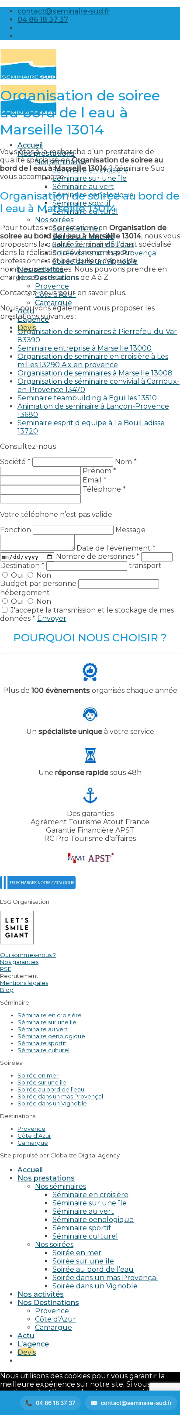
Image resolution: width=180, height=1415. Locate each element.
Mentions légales (24, 982)
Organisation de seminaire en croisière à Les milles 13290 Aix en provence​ (92, 360)
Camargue (53, 303)
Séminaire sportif (41, 1043)
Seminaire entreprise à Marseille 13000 (84, 348)
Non (43, 575)
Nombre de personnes (97, 556)
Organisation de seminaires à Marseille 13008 (95, 373)
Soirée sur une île (41, 1082)
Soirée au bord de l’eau (50, 1089)
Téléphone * (104, 489)
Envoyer (51, 618)
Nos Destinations (48, 1302)
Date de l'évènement (116, 548)
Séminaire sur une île (89, 178)
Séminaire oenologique (51, 1036)
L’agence (33, 1344)
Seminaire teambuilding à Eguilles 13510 (87, 398)
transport (145, 565)
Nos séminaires (60, 1186)
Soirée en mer (38, 1075)
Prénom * (99, 471)
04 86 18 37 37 (56, 1402)
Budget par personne (39, 583)
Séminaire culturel (43, 1050)
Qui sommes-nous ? (28, 954)
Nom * (126, 462)
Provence (52, 286)
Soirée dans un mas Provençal (60, 1096)
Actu (25, 1336)
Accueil (30, 145)
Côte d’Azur (34, 1135)
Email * (95, 480)
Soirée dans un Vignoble (52, 1103)
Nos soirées (54, 220)
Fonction (16, 530)
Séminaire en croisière (49, 1015)
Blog (7, 989)
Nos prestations (46, 1178)
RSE (5, 968)
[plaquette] (38, 887)
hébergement (25, 593)
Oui (17, 575)
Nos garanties (19, 961)
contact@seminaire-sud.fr (136, 1402)
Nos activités (40, 1294)
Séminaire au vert (83, 186)
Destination (22, 565)
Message (130, 530)
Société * (15, 462)
